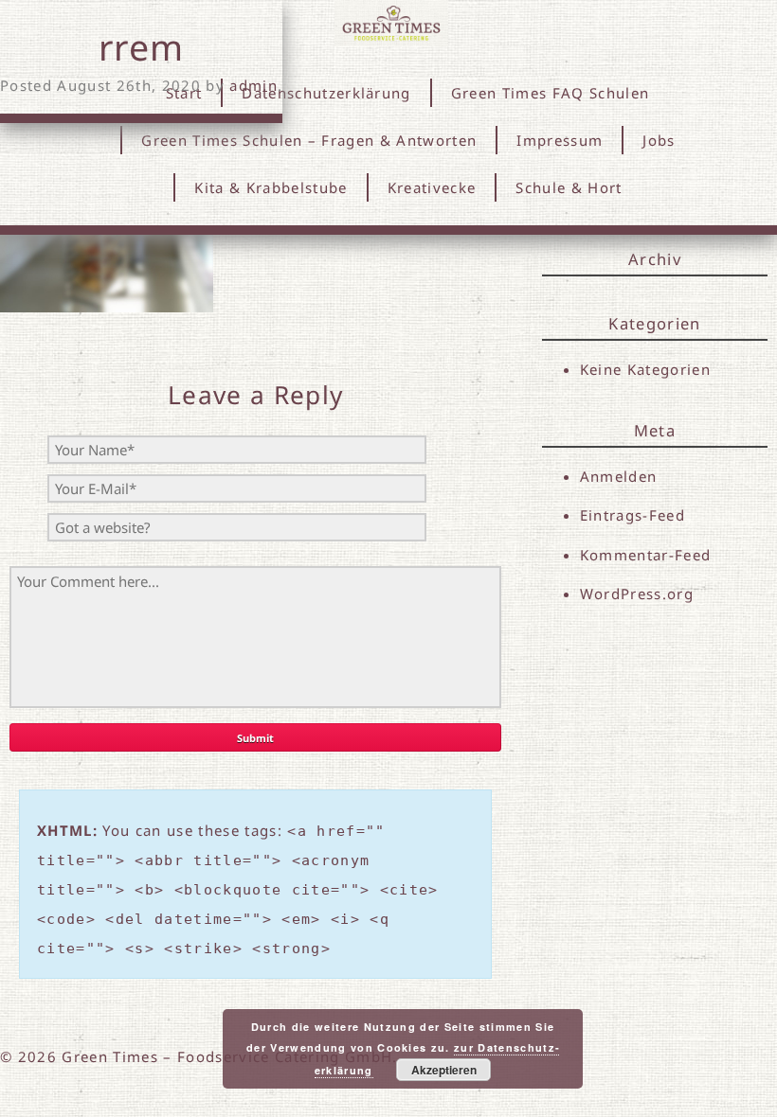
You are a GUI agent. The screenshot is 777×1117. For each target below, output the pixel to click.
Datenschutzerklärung (326, 92)
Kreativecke (432, 187)
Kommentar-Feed (646, 554)
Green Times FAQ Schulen (550, 92)
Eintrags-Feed (632, 514)
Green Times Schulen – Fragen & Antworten (309, 140)
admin (253, 85)
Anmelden (619, 476)
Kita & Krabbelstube (270, 187)
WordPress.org (637, 593)
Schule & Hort (568, 187)
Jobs (658, 140)
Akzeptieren (444, 1069)
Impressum (559, 140)
